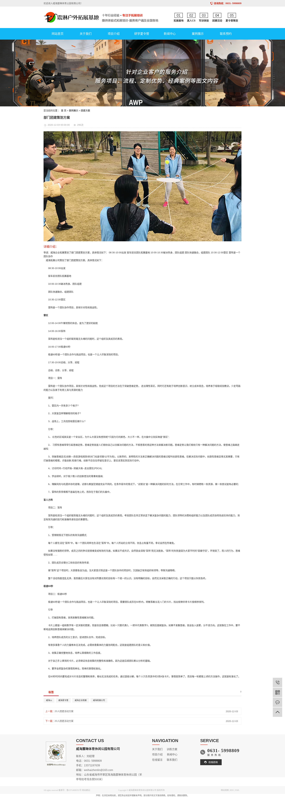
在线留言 (157, 759)
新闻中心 (170, 33)
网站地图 (225, 790)
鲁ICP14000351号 (73, 790)
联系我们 (172, 759)
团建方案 (85, 110)
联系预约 (226, 33)
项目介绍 (114, 33)
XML (237, 790)
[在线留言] (277, 702)
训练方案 (172, 749)
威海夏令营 (63, 700)
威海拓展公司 (99, 700)
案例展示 (198, 33)
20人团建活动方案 (64, 711)
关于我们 (86, 33)
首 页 (63, 110)
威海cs (49, 700)
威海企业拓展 (81, 700)
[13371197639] (277, 682)
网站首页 (57, 33)
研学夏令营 (141, 33)
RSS (232, 790)
